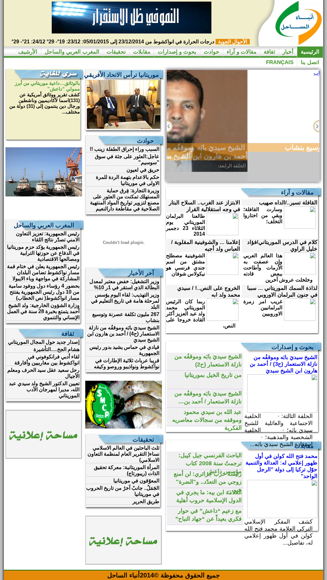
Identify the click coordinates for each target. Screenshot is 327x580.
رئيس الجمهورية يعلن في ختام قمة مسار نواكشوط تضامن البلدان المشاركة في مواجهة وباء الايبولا (43, 272)
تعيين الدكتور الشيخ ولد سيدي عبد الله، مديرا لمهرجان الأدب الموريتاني (44, 389)
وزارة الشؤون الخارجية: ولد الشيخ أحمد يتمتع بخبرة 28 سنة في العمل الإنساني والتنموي (43, 311)
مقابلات (141, 52)
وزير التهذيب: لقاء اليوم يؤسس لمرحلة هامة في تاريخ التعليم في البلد (125, 301)
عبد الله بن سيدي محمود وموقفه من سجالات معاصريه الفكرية (207, 420)
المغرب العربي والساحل (72, 52)
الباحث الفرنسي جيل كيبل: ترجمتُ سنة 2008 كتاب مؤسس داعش (210, 463)
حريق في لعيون (142, 170)
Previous (170, 126)
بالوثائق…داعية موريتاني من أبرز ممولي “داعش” (47, 86)
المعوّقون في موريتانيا (136, 480)
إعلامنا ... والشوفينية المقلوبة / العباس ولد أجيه (205, 245)
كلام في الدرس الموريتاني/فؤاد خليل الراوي (282, 245)
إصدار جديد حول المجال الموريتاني (44, 342)
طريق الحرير (146, 501)
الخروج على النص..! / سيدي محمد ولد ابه (208, 291)
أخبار (288, 52)
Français (279, 62)
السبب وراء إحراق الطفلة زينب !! (124, 149)
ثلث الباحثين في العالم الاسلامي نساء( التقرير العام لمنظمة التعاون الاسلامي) (123, 454)
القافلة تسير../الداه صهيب (288, 203)
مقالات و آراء (241, 52)
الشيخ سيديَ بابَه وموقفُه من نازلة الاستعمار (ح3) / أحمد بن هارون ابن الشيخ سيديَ (283, 364)
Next (316, 126)
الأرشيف (27, 52)
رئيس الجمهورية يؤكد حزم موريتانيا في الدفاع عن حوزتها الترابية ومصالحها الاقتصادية (43, 253)
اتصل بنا (310, 62)
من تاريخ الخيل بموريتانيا (213, 375)
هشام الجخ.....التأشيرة (57, 349)
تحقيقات (116, 52)
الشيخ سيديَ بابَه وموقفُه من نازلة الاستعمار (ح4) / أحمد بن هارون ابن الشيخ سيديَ (123, 333)
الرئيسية (310, 52)
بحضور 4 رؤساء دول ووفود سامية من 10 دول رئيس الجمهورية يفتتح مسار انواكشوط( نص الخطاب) (44, 292)
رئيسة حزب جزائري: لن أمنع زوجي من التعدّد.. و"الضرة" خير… (208, 482)
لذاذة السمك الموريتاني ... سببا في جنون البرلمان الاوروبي (282, 291)
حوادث (211, 52)
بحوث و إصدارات (177, 52)
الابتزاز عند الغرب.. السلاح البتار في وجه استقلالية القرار (204, 206)
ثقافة (269, 52)
